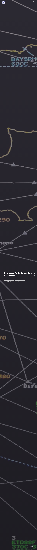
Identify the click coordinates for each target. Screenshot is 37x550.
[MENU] (35, 1)
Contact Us (19, 281)
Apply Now (9, 281)
